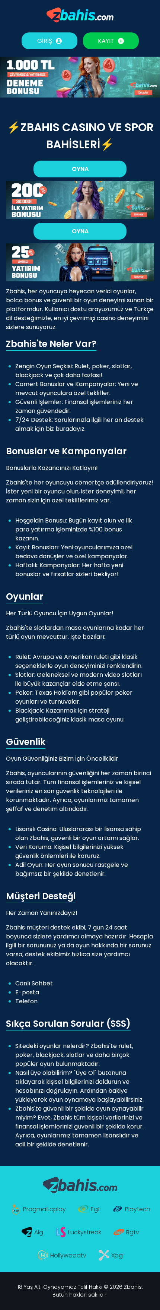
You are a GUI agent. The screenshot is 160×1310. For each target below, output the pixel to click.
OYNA (80, 169)
